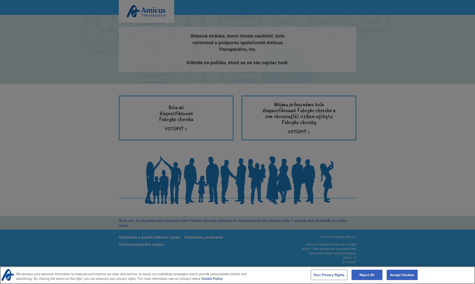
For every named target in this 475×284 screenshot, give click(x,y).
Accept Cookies (402, 274)
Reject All (366, 274)
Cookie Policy (212, 278)
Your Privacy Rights (328, 274)
